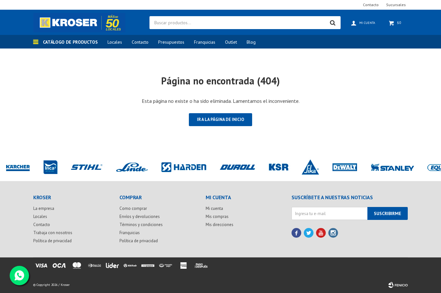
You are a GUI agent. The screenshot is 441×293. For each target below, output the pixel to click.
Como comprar (133, 208)
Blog (251, 42)
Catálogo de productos (70, 42)
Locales (115, 42)
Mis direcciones (219, 224)
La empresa (43, 208)
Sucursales (396, 4)
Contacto (140, 42)
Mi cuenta (214, 208)
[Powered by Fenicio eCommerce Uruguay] (398, 285)
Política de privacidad (52, 241)
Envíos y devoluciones (139, 216)
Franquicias (204, 42)
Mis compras (217, 216)
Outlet (231, 42)
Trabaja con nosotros (52, 232)
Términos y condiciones (141, 224)
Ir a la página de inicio (220, 119)
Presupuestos (171, 42)
